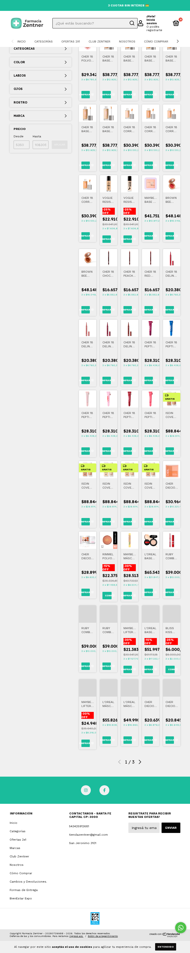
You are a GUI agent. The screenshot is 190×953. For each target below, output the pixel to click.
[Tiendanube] (164, 936)
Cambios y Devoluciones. (28, 881)
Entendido (166, 946)
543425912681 (79, 826)
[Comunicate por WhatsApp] (180, 927)
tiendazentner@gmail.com (88, 834)
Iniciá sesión (151, 21)
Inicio (21, 41)
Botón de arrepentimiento (103, 936)
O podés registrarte (154, 28)
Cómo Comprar (156, 41)
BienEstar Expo (21, 898)
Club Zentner (99, 41)
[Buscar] (132, 23)
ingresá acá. (76, 936)
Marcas (15, 848)
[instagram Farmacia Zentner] (86, 790)
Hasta (37, 136)
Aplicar (59, 144)
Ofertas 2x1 (70, 41)
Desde (19, 136)
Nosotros (127, 41)
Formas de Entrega (24, 890)
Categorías (43, 41)
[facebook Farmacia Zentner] (104, 790)
